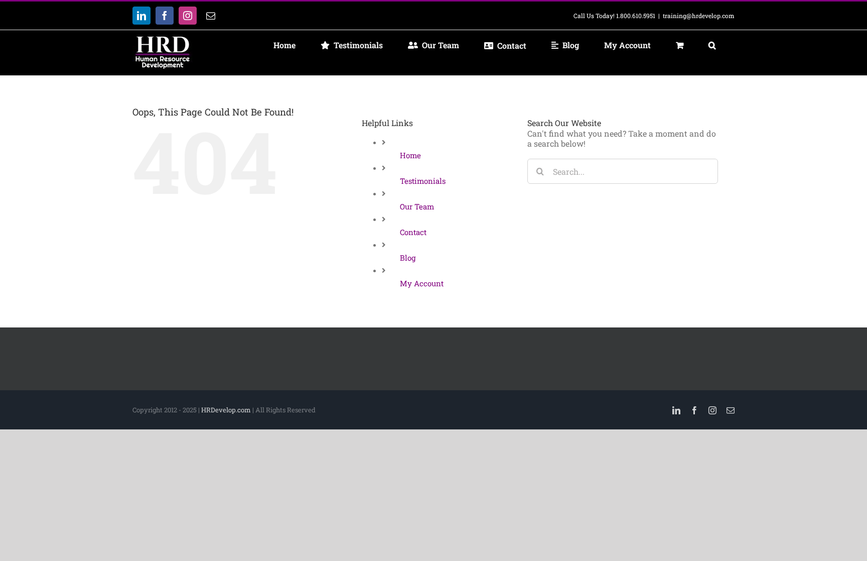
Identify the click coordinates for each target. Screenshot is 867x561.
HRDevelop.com (226, 409)
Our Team (417, 206)
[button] (712, 45)
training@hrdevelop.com (699, 16)
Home (410, 155)
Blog (407, 258)
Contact (413, 232)
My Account (422, 283)
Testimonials (423, 181)
